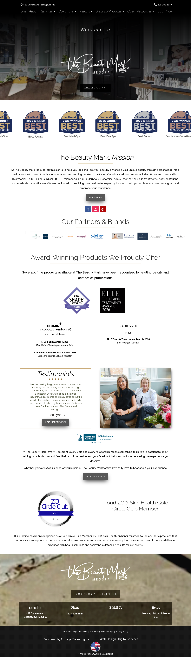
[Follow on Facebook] (88, 209)
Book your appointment (95, 594)
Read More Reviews (55, 422)
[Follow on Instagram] (95, 209)
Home (22, 11)
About (33, 11)
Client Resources (139, 11)
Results (84, 11)
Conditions (66, 11)
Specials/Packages (109, 11)
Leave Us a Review (95, 477)
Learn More (95, 198)
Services (47, 11)
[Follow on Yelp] (103, 209)
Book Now (165, 11)
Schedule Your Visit (96, 88)
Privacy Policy (122, 631)
